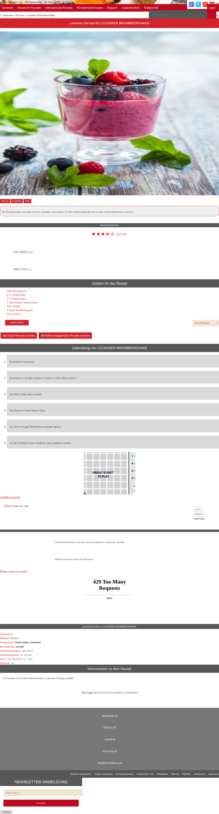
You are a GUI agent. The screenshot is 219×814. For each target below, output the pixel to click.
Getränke (35, 642)
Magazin (112, 7)
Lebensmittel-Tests (145, 774)
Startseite (7, 7)
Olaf (195, 509)
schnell (20, 646)
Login (212, 7)
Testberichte (151, 7)
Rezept (20, 15)
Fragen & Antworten (103, 774)
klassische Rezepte (29, 7)
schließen (6, 812)
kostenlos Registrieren (80, 774)
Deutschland (22, 642)
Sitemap (175, 774)
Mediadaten (162, 774)
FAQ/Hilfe (186, 774)
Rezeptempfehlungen (90, 7)
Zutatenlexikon (131, 7)
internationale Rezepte (59, 7)
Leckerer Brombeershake (41, 15)
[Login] (211, 14)
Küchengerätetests (124, 774)
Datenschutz (199, 774)
